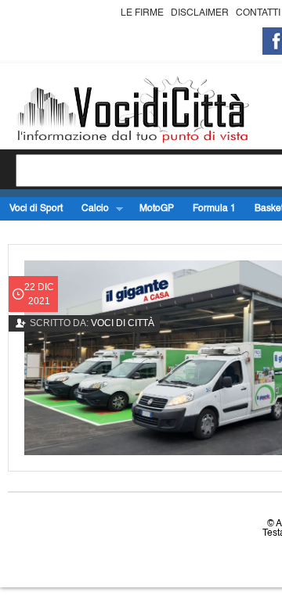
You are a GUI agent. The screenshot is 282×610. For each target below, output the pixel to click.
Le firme (142, 13)
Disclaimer (200, 13)
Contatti (258, 13)
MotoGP (156, 209)
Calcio (90, 209)
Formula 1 (214, 209)
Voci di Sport (36, 209)
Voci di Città (122, 323)
